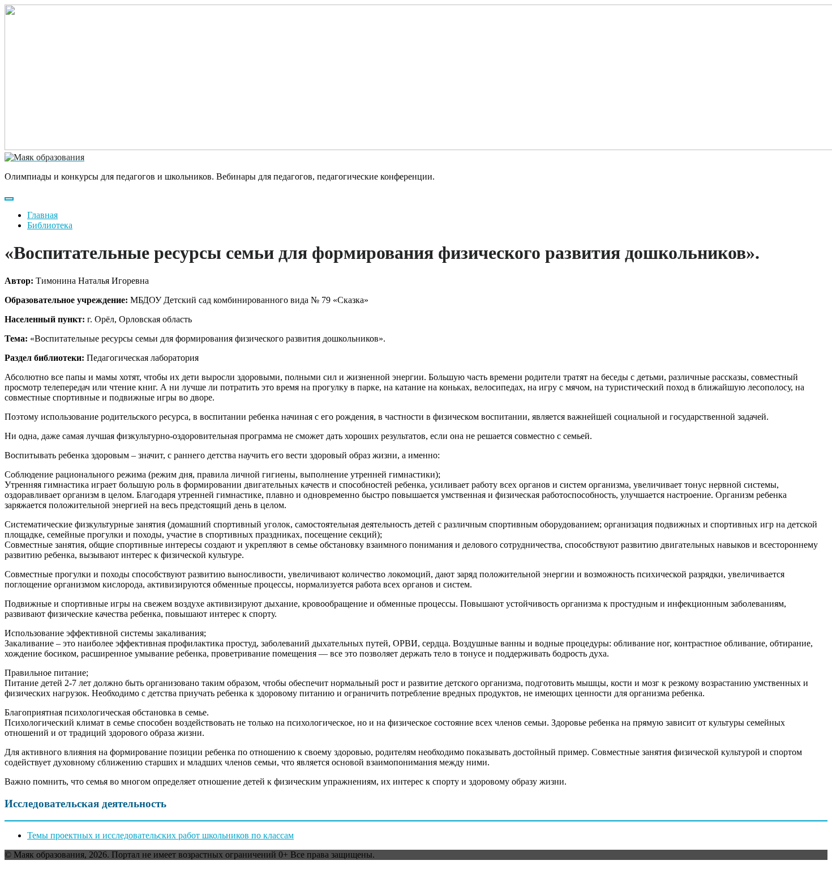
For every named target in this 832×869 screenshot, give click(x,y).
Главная (42, 215)
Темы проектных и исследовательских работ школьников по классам (160, 835)
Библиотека (49, 225)
